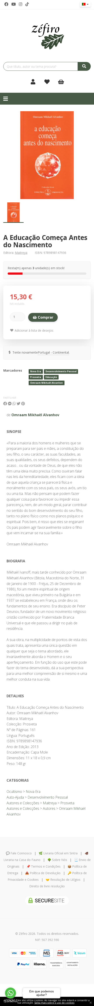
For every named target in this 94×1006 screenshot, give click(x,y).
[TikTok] (27, 4)
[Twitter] (13, 4)
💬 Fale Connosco (19, 853)
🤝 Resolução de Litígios (63, 879)
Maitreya (21, 253)
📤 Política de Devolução (43, 873)
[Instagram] (20, 4)
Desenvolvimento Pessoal (61, 371)
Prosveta (35, 377)
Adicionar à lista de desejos (33, 330)
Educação (51, 377)
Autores (49, 808)
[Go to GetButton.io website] (10, 1001)
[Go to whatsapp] (10, 993)
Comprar (45, 317)
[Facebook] (6, 4)
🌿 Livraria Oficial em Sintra (58, 853)
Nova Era (35, 371)
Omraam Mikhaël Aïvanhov (46, 382)
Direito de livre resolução (47, 886)
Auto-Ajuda (15, 797)
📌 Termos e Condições (43, 866)
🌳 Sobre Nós (57, 860)
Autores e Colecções (23, 803)
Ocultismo (14, 791)
